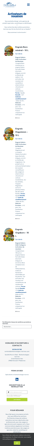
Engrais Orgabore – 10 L (22, 232)
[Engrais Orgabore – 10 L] (8, 235)
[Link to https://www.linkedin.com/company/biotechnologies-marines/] (17, 379)
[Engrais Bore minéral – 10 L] (8, 52)
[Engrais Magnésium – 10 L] (8, 134)
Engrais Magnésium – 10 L (21, 131)
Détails (18, 117)
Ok (17, 443)
